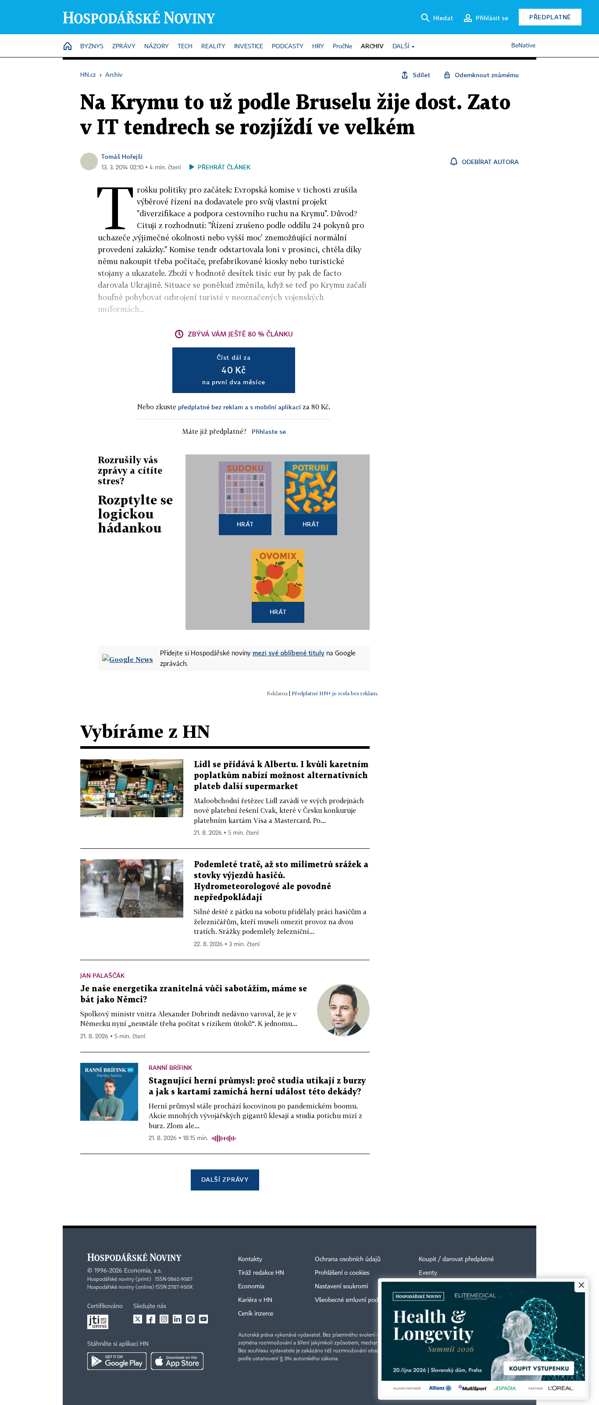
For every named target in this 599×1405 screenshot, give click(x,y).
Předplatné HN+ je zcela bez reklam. (335, 693)
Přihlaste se (269, 431)
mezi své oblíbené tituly (288, 653)
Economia (251, 1286)
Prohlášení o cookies (342, 1273)
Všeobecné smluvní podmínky (355, 1300)
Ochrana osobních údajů (348, 1259)
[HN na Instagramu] (164, 1319)
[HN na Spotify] (190, 1319)
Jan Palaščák (102, 975)
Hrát (245, 524)
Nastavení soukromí (341, 1286)
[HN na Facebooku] (150, 1319)
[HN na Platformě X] (137, 1319)
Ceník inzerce (255, 1314)
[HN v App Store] (177, 1361)
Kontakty (250, 1259)
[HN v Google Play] (116, 1361)
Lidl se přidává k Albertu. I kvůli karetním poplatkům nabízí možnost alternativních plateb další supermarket (281, 775)
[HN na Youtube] (203, 1319)
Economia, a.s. (143, 1271)
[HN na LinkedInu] (177, 1319)
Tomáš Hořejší (122, 156)
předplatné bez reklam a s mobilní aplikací (239, 407)
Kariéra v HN (255, 1300)
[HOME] (67, 47)
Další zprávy (224, 1179)
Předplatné (550, 17)
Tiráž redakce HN (261, 1273)
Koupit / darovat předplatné (456, 1259)
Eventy (428, 1273)
